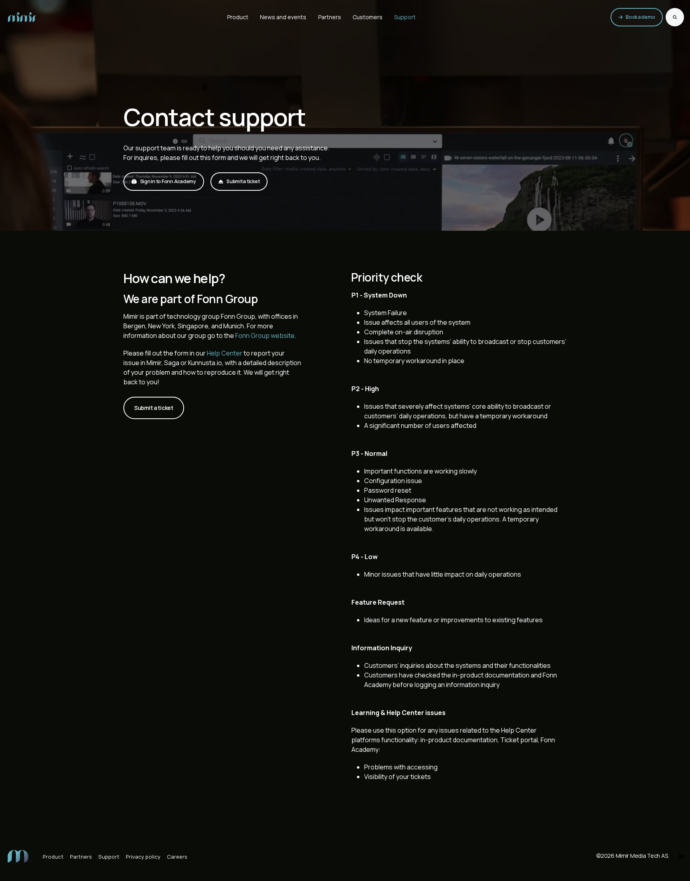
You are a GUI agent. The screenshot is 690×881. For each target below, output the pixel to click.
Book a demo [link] (640, 17)
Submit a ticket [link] (243, 181)
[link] (22, 16)
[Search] (675, 17)
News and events (283, 17)
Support (405, 17)
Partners (329, 17)
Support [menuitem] (108, 856)
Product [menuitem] (53, 856)
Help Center (224, 353)
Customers (368, 17)
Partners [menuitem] (81, 856)
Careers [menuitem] (177, 856)
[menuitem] (18, 855)
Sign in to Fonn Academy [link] (168, 181)
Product (237, 17)
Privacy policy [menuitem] (143, 856)
